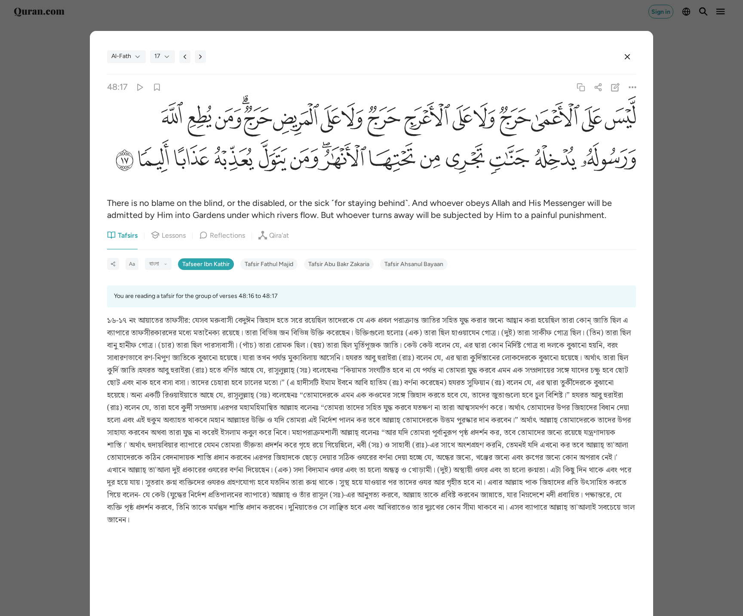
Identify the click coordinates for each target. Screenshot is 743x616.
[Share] (597, 87)
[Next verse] (200, 56)
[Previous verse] (184, 56)
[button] (619, 119)
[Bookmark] (156, 87)
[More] (632, 87)
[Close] (627, 56)
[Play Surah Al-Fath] (139, 87)
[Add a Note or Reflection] (615, 87)
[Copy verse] (580, 87)
